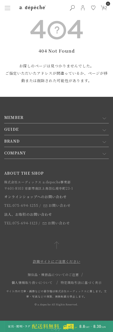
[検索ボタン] (72, 8)
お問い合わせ (60, 205)
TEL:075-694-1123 (21, 222)
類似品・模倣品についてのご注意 (53, 274)
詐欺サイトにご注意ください (56, 261)
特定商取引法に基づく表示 (81, 282)
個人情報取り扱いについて (32, 282)
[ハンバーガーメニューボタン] (7, 8)
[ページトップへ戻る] (57, 245)
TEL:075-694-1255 (21, 205)
